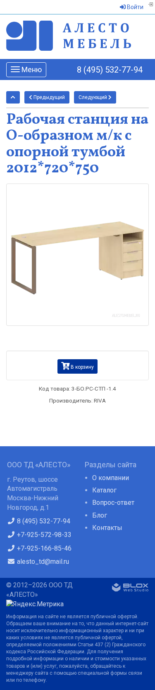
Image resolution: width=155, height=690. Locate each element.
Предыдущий (48, 97)
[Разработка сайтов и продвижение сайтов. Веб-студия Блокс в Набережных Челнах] (130, 589)
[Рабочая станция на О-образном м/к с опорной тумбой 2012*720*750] (77, 255)
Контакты (107, 528)
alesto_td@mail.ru (42, 561)
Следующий (93, 97)
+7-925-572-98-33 (43, 535)
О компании (110, 478)
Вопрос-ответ (113, 502)
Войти (134, 7)
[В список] (13, 97)
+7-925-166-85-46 (43, 548)
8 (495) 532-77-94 (110, 70)
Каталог (104, 490)
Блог (99, 515)
